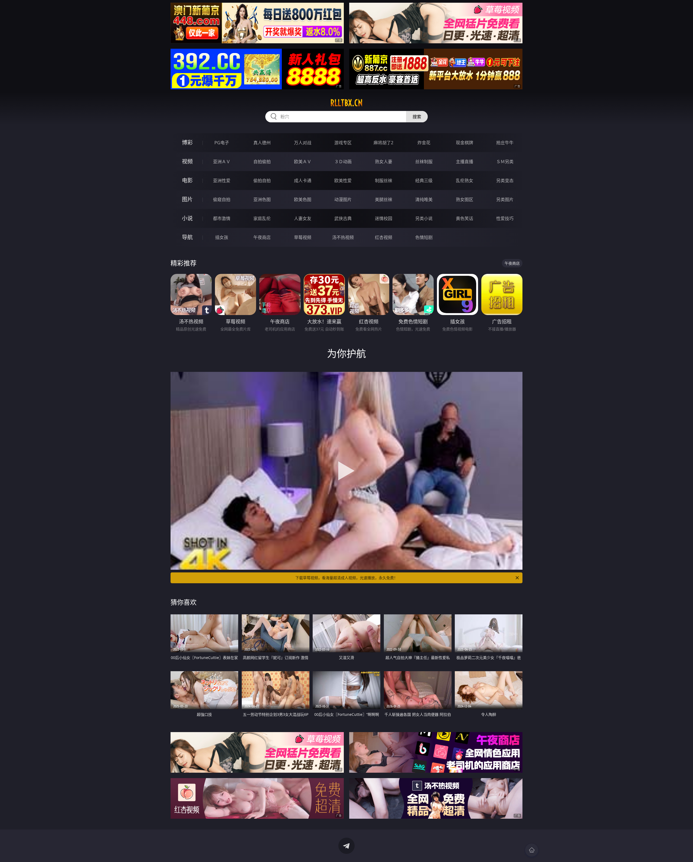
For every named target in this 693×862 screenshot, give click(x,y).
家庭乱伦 (262, 218)
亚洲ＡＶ (221, 162)
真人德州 (262, 143)
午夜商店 (262, 237)
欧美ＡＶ (302, 162)
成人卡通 (302, 180)
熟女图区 (464, 199)
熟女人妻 (383, 162)
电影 (187, 180)
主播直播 (464, 162)
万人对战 (302, 143)
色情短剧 (424, 237)
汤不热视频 (343, 237)
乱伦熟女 (464, 180)
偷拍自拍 (262, 180)
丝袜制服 (424, 162)
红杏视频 (383, 237)
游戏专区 (343, 143)
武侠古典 (343, 218)
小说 (187, 218)
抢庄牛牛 (505, 143)
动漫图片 (343, 199)
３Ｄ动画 (343, 162)
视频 (187, 161)
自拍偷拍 (262, 162)
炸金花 (423, 143)
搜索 (417, 117)
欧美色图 (302, 199)
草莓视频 (302, 237)
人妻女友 (302, 218)
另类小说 (424, 218)
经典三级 (424, 180)
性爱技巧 (505, 218)
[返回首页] (531, 850)
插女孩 (221, 237)
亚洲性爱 (221, 180)
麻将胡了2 (383, 143)
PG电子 (221, 143)
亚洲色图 (262, 199)
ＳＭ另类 (505, 162)
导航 (187, 237)
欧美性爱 (343, 180)
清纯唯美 (424, 199)
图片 (187, 199)
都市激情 (221, 218)
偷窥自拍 (221, 199)
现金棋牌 (464, 143)
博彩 (187, 142)
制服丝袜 (383, 180)
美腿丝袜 (383, 199)
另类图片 (505, 199)
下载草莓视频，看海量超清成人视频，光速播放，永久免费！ (346, 577)
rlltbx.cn (346, 102)
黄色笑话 (464, 218)
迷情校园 (383, 218)
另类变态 (505, 180)
